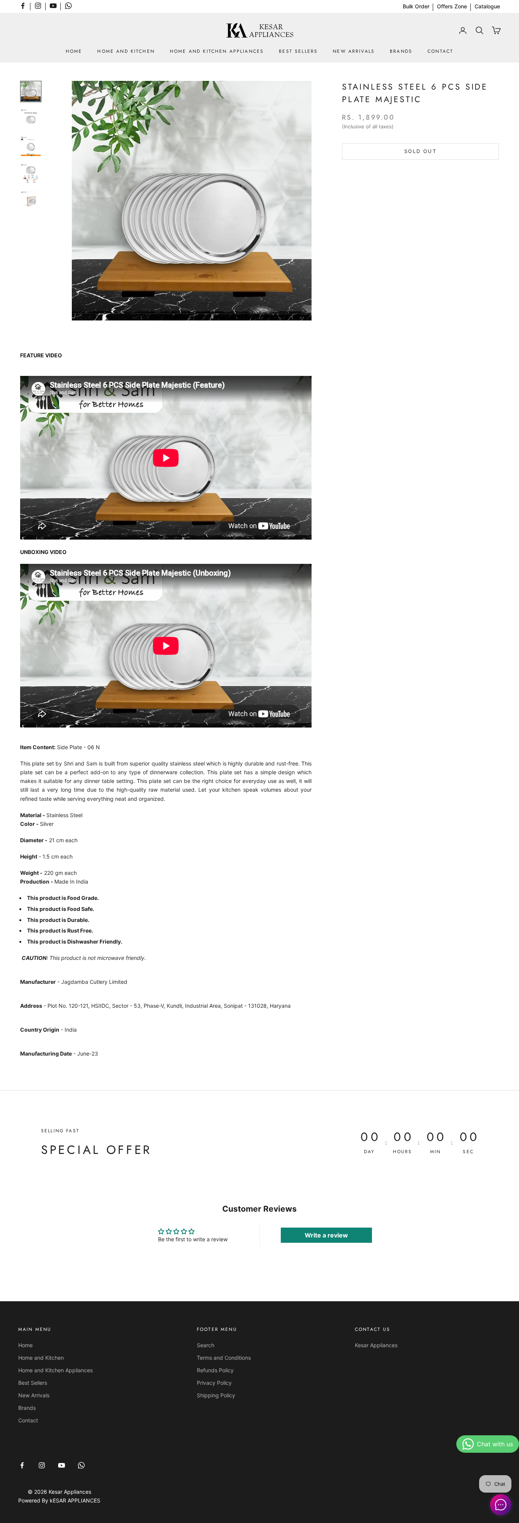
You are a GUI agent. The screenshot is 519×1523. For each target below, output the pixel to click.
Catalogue (487, 6)
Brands (401, 51)
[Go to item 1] (30, 91)
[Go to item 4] (30, 173)
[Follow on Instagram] (38, 5)
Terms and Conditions (224, 1357)
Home (74, 51)
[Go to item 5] (30, 200)
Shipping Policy (216, 1395)
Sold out (420, 151)
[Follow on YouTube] (53, 5)
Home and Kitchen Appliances (217, 51)
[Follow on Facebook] (23, 5)
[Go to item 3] (30, 146)
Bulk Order (416, 6)
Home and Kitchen (126, 51)
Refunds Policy (215, 1370)
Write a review (326, 1235)
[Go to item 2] (30, 118)
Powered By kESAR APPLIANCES (59, 1500)
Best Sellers (298, 51)
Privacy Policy (214, 1382)
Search (205, 1345)
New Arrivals (354, 51)
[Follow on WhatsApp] (68, 5)
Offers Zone (452, 6)
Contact (440, 51)
